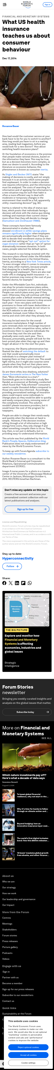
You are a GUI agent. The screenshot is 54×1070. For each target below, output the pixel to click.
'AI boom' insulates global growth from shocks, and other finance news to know (33, 855)
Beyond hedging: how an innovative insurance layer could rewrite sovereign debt (33, 826)
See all (47, 738)
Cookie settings (28, 1063)
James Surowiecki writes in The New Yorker (25, 374)
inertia (44, 169)
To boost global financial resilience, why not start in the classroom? (32, 796)
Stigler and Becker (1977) (18, 174)
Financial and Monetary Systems (25, 16)
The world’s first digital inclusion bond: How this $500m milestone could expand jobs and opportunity (32, 842)
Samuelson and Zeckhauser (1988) (21, 220)
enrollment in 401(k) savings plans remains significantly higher (24, 232)
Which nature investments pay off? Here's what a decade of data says (24, 777)
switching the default (34, 351)
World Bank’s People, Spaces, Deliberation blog (25, 439)
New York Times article (38, 261)
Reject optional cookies (28, 1047)
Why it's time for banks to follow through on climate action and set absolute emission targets (32, 811)
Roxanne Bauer (10, 126)
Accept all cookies (28, 1055)
